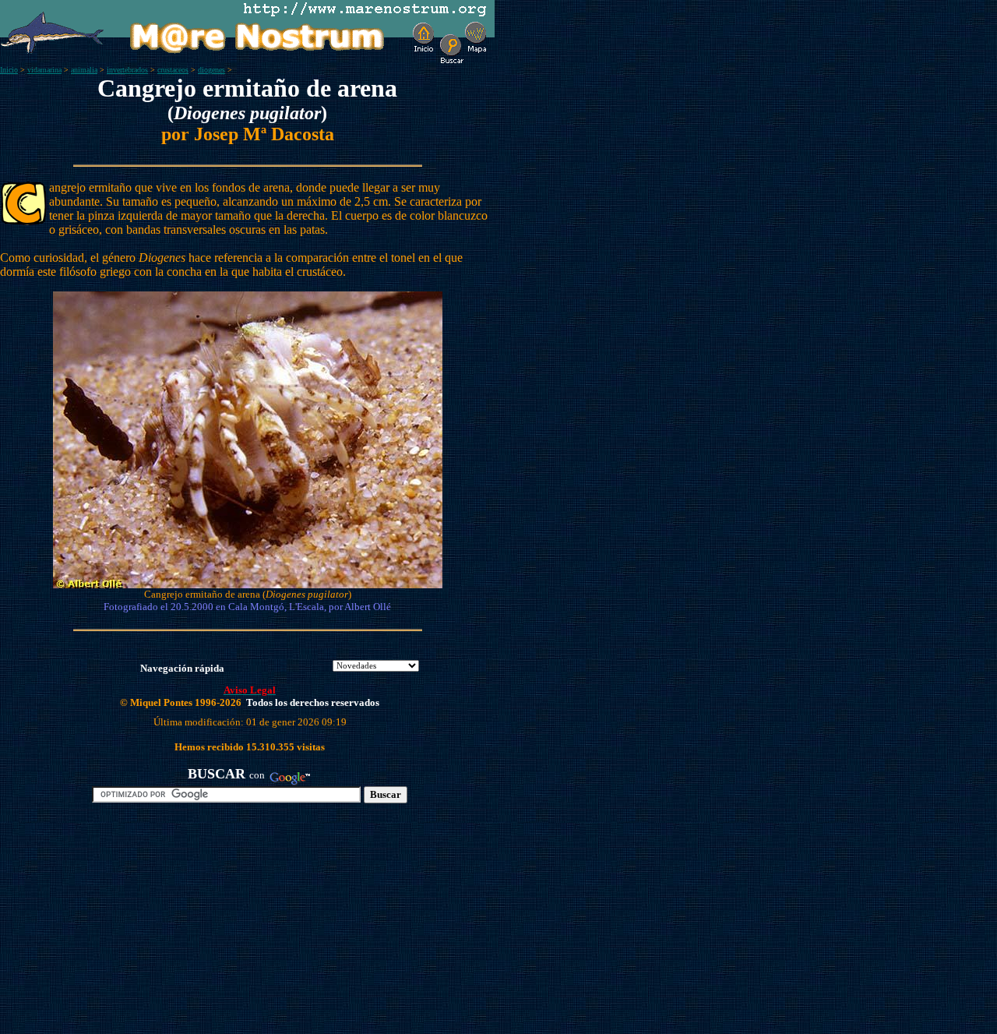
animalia (84, 69)
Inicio (9, 69)
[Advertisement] (180, 925)
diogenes (211, 69)
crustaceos (172, 69)
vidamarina (44, 69)
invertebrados (127, 69)
